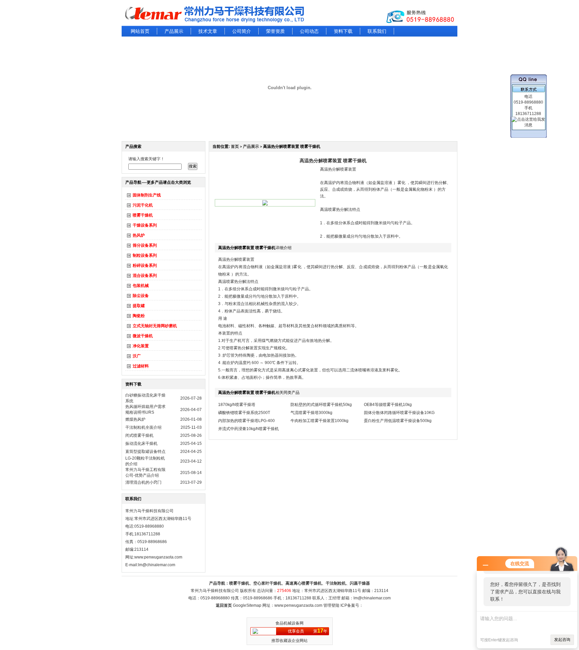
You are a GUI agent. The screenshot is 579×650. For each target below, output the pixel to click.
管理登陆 (331, 605)
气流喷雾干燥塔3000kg (311, 412)
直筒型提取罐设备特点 (145, 451)
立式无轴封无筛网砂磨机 (155, 325)
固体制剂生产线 (147, 195)
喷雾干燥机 (143, 215)
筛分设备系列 (145, 245)
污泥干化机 (143, 205)
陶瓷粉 (139, 315)
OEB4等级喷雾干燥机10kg (388, 404)
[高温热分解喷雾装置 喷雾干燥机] (265, 204)
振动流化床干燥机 (141, 443)
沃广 (137, 356)
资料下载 (343, 31)
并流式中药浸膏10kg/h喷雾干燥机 (248, 428)
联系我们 (377, 31)
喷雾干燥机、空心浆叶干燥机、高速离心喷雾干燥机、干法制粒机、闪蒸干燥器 (299, 583)
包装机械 (141, 285)
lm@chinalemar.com (372, 598)
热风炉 (139, 235)
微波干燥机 (143, 336)
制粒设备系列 (145, 255)
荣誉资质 (275, 31)
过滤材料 (141, 366)
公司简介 (241, 31)
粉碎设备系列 (145, 265)
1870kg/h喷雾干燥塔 (236, 404)
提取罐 (139, 305)
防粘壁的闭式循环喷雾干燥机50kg (321, 404)
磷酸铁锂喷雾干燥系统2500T (244, 412)
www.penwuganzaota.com (158, 557)
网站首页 (140, 31)
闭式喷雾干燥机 (139, 435)
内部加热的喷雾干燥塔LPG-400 (246, 420)
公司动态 (309, 31)
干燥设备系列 (145, 225)
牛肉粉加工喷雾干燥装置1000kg (319, 420)
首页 (235, 146)
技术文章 (207, 31)
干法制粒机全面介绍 (143, 427)
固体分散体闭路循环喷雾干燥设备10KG (399, 412)
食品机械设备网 (289, 623)
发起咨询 (562, 639)
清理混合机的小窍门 (143, 482)
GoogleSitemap (247, 605)
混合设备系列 (145, 275)
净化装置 (141, 346)
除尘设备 (141, 295)
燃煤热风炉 (135, 419)
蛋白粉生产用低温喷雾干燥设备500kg (398, 420)
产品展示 (174, 31)
